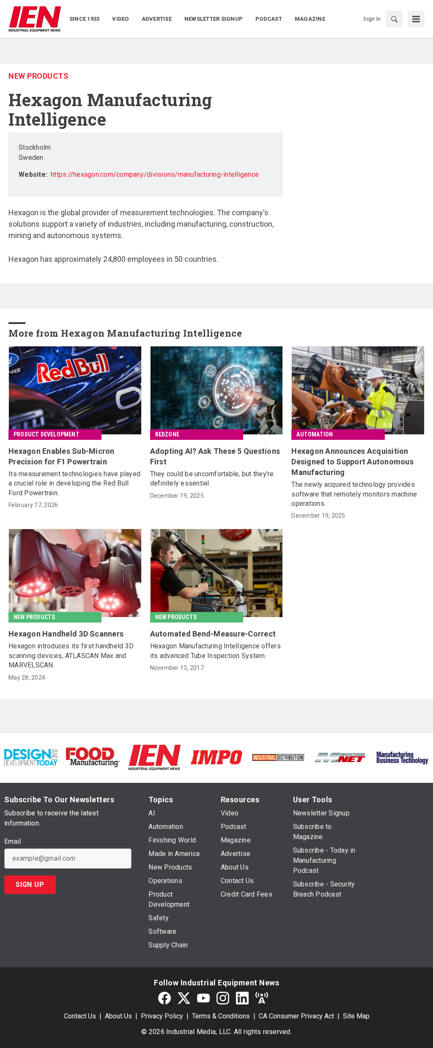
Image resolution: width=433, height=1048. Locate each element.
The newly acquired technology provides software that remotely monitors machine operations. (354, 494)
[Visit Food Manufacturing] (92, 757)
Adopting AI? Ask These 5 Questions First (215, 456)
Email (12, 841)
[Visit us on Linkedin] (242, 998)
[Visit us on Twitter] (184, 998)
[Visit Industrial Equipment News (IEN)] (154, 757)
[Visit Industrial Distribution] (278, 757)
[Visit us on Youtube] (203, 998)
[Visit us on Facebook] (164, 998)
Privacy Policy (162, 1016)
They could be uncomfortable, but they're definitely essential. (212, 478)
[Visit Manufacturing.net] (340, 757)
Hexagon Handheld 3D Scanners (65, 633)
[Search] (394, 19)
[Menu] (416, 19)
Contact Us (80, 1016)
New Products (38, 75)
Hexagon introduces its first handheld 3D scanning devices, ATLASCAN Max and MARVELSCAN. (71, 655)
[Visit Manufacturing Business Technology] (402, 757)
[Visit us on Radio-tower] (261, 998)
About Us (118, 1016)
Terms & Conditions (221, 1016)
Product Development (46, 434)
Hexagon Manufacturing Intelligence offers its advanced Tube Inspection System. (215, 650)
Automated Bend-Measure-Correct (213, 633)
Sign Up (30, 885)
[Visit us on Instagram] (222, 998)
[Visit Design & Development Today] (31, 757)
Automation (314, 434)
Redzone (167, 434)
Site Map (356, 1016)
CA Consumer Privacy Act (296, 1016)
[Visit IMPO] (216, 757)
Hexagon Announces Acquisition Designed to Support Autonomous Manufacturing (352, 462)
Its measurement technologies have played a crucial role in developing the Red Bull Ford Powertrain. (74, 483)
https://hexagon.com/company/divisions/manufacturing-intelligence (155, 174)
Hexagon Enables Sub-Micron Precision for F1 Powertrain (61, 456)
